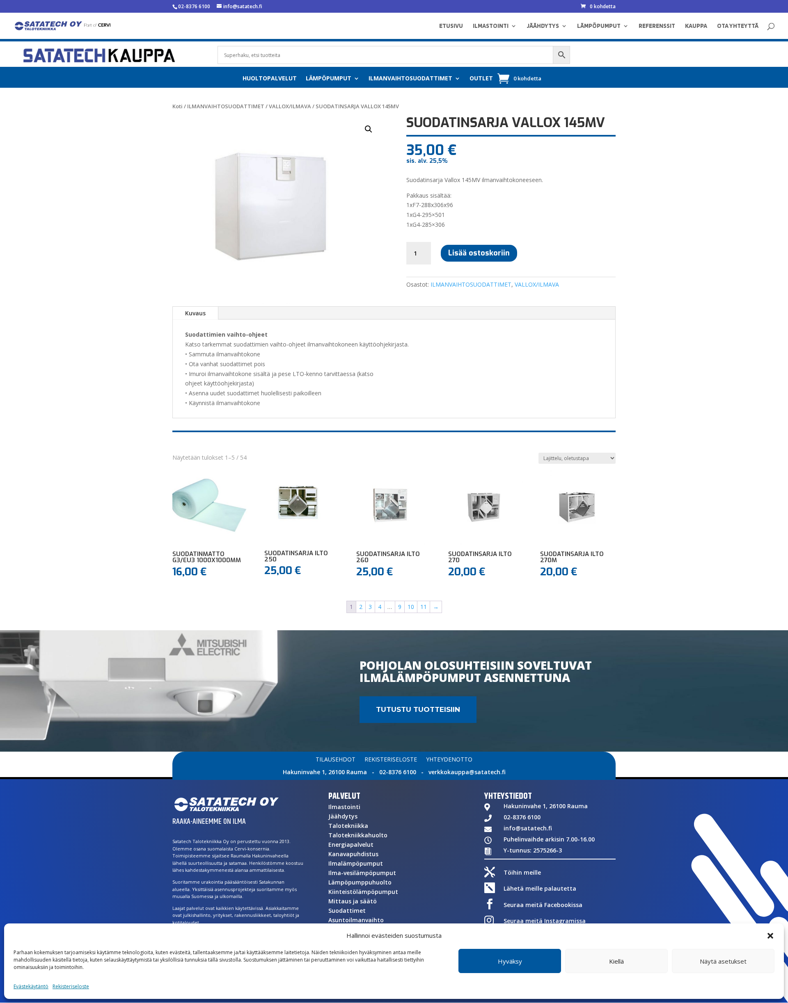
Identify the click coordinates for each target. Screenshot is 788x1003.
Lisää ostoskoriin (479, 253)
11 (423, 607)
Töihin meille (522, 872)
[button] (770, 936)
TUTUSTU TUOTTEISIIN (418, 709)
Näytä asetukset (723, 961)
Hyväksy (510, 961)
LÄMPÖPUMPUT (599, 26)
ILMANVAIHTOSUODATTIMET (410, 78)
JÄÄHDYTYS (543, 26)
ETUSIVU (451, 26)
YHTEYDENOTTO (449, 760)
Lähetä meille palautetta (540, 888)
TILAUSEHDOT (335, 760)
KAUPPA (696, 26)
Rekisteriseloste (71, 986)
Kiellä (616, 961)
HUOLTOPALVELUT (270, 78)
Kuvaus (195, 313)
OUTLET (481, 78)
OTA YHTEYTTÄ (737, 26)
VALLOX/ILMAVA (290, 106)
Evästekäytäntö (31, 986)
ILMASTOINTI (491, 26)
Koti (177, 106)
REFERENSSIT (657, 26)
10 (411, 607)
